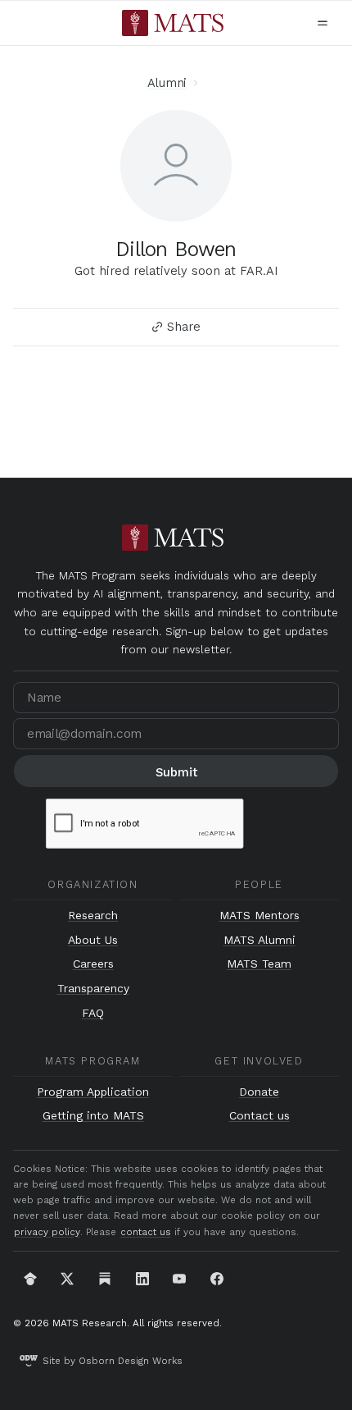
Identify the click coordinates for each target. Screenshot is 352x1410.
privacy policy (47, 1232)
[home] (172, 23)
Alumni (167, 83)
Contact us (259, 1116)
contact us (145, 1232)
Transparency (93, 989)
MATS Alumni (259, 940)
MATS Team (259, 964)
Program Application (93, 1092)
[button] (322, 23)
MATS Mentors (259, 915)
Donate (259, 1092)
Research (93, 915)
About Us (93, 940)
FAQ (93, 1013)
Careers (93, 964)
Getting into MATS (93, 1116)
